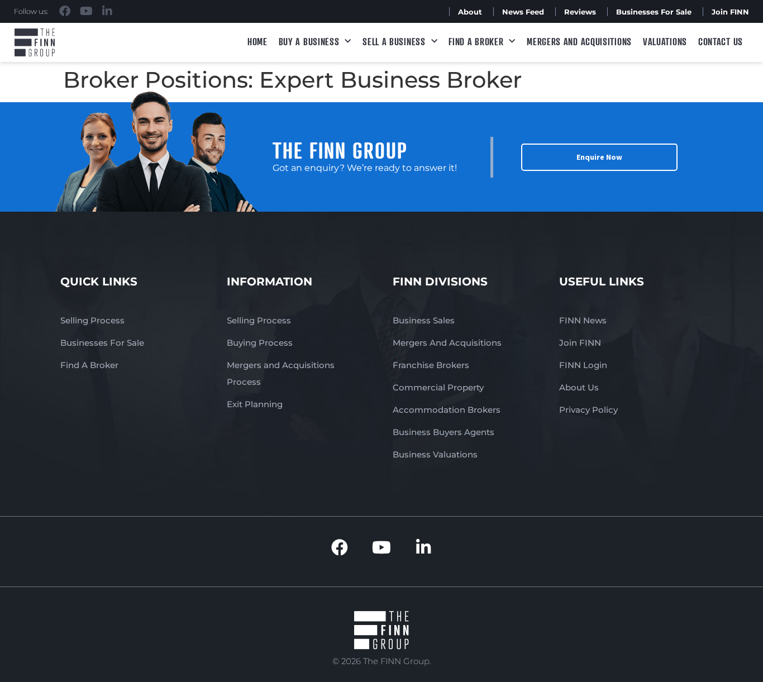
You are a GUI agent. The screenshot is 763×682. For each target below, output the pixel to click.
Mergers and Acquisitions (579, 41)
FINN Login (583, 365)
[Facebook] (64, 11)
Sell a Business (394, 41)
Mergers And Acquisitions (447, 342)
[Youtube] (86, 11)
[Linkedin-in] (107, 11)
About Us (579, 387)
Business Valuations (435, 454)
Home (257, 41)
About (470, 11)
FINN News (583, 320)
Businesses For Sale (654, 11)
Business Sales (424, 320)
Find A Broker (476, 41)
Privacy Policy (588, 409)
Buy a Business (309, 41)
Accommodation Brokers (446, 409)
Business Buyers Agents (443, 432)
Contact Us (720, 41)
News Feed (523, 11)
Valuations (665, 41)
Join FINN (730, 11)
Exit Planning (255, 404)
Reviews (580, 11)
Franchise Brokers (431, 365)
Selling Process (92, 320)
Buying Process (260, 342)
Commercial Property (438, 387)
